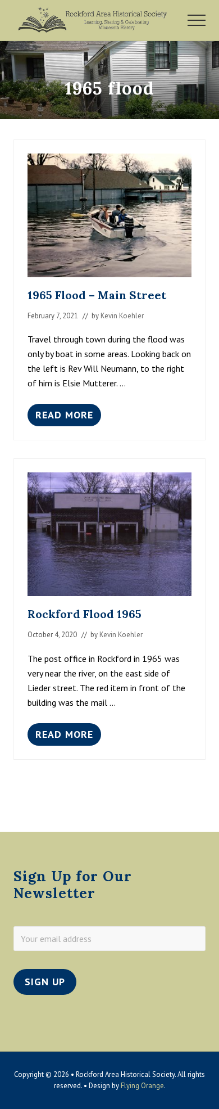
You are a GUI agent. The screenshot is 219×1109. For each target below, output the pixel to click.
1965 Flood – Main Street (97, 295)
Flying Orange (142, 1085)
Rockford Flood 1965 (85, 614)
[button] (197, 20)
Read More (64, 417)
